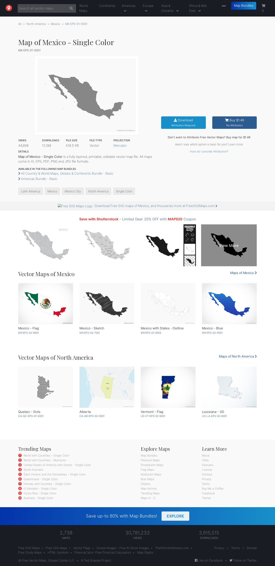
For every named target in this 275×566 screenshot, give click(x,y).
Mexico (55, 24)
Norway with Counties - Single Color (47, 483)
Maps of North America (237, 356)
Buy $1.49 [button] (235, 122)
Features (207, 465)
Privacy (206, 479)
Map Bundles (244, 5)
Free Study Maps (30, 552)
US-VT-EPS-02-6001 (153, 416)
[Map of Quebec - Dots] (45, 387)
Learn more (235, 144)
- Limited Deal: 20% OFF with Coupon (137, 219)
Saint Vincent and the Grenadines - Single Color (54, 474)
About (206, 455)
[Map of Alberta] (106, 387)
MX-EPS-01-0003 (151, 332)
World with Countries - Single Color (46, 455)
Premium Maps (150, 460)
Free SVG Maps (29, 548)
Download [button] (183, 122)
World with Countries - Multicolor (44, 460)
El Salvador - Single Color (40, 488)
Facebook (208, 493)
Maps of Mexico (242, 273)
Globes (145, 483)
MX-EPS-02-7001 (89, 332)
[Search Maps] (70, 8)
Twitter (206, 498)
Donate (252, 548)
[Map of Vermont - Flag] (168, 387)
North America (36, 24)
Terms (206, 483)
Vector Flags (81, 548)
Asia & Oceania (167, 8)
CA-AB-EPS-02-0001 (91, 416)
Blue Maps (147, 479)
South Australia (33, 469)
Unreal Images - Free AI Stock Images (122, 548)
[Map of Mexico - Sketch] (106, 303)
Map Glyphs (145, 552)
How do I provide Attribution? (209, 151)
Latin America (30, 191)
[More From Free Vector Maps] (223, 6)
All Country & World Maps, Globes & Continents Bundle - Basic (66, 173)
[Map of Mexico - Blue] (229, 303)
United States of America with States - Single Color (57, 465)
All (19, 24)
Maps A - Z (148, 498)
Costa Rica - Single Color (39, 493)
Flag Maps (147, 469)
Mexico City (73, 191)
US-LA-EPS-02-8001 (214, 416)
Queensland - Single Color (40, 479)
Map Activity (149, 488)
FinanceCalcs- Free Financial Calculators (103, 552)
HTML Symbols (58, 552)
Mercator (120, 145)
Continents (107, 6)
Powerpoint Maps (152, 465)
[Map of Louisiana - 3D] (229, 387)
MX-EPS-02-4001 (212, 332)
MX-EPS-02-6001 (28, 332)
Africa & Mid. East (198, 8)
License (207, 469)
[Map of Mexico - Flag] (45, 303)
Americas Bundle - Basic (38, 179)
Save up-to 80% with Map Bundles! (135, 516)
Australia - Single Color (38, 498)
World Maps (83, 8)
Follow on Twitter (244, 560)
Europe (148, 6)
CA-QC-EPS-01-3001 (30, 416)
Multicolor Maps (151, 474)
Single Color (124, 191)
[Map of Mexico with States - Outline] (168, 303)
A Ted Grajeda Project (96, 560)
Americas (129, 6)
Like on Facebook (210, 560)
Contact (207, 474)
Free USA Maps (56, 548)
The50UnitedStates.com (172, 548)
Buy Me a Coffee (213, 488)
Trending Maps (150, 493)
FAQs (205, 460)
